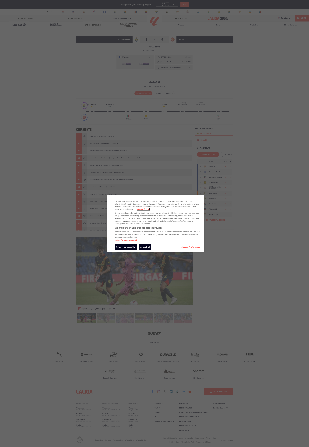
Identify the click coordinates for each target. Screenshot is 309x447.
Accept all (145, 247)
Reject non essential (125, 247)
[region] (155, 223)
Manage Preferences (190, 247)
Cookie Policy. (143, 209)
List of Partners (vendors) (126, 240)
